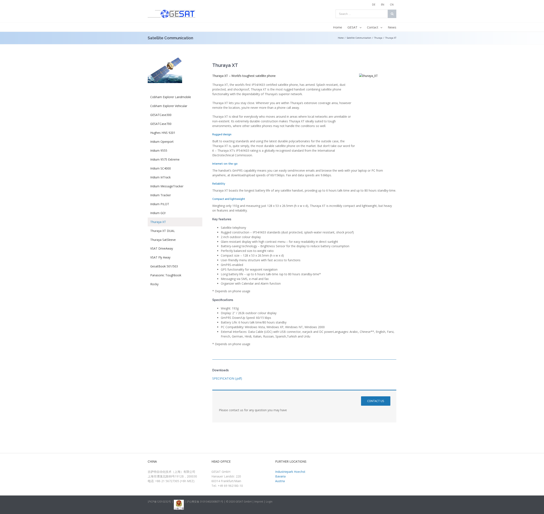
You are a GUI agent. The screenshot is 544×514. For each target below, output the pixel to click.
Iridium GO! (158, 213)
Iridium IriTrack (160, 177)
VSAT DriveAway (161, 248)
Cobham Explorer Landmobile (170, 97)
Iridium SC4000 (160, 168)
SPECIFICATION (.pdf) (227, 378)
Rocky (154, 284)
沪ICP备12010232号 (159, 501)
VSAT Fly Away (160, 257)
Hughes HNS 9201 (162, 133)
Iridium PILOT (159, 204)
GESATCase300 (160, 115)
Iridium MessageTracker (166, 186)
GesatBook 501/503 (164, 266)
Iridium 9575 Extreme (165, 159)
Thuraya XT (158, 222)
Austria (280, 481)
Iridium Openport (162, 142)
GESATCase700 (160, 124)
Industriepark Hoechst (290, 472)
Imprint (258, 501)
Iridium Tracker (160, 195)
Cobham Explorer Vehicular (168, 106)
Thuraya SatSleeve (163, 240)
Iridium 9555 (158, 150)
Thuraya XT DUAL (162, 231)
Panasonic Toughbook (165, 275)
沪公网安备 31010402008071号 (205, 501)
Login (269, 501)
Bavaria (280, 476)
